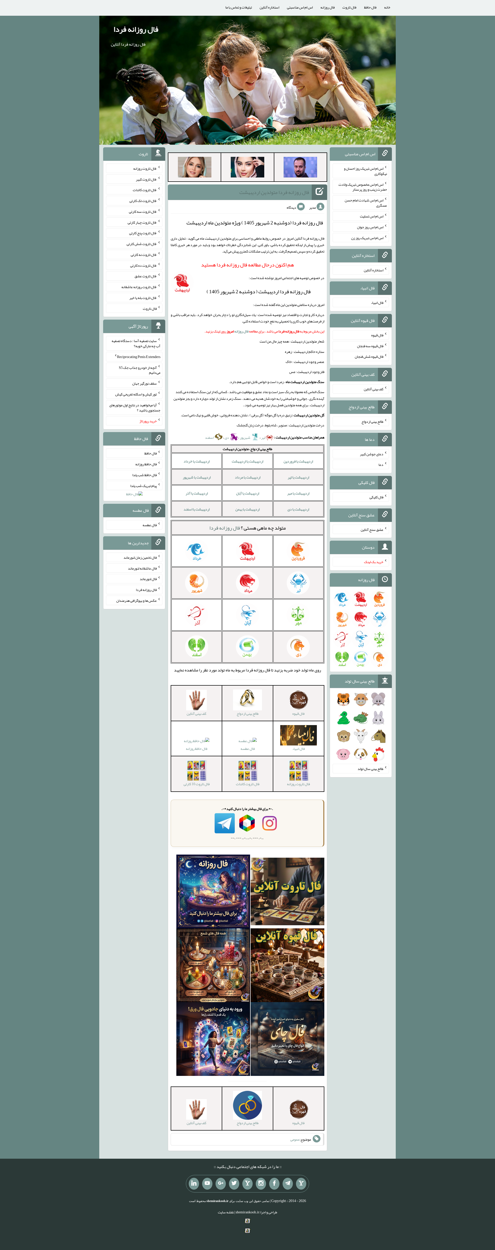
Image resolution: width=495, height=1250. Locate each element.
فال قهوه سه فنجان (370, 345)
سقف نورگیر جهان (144, 383)
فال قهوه (377, 335)
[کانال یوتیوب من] (207, 1184)
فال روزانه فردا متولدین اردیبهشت (274, 192)
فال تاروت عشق (146, 276)
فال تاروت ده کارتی (143, 265)
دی (227, 437)
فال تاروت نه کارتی (144, 254)
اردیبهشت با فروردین (298, 461)
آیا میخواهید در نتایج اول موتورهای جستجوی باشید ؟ (134, 407)
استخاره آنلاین (269, 7)
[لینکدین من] (194, 1184)
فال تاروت (349, 7)
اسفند (209, 437)
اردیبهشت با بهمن (247, 509)
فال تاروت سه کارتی (143, 211)
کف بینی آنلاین (373, 389)
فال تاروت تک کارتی (143, 200)
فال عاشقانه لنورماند (142, 568)
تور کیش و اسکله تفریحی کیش (136, 394)
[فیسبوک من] (274, 1184)
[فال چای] (287, 1040)
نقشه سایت (226, 1212)
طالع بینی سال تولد (370, 768)
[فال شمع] (213, 966)
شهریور (245, 437)
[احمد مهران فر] (300, 168)
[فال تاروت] (287, 892)
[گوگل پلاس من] (221, 1184)
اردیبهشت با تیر (298, 477)
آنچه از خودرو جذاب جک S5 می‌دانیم (139, 370)
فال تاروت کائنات (145, 189)
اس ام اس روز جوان (370, 227)
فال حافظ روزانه (196, 748)
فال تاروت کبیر (146, 179)
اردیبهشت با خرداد (197, 461)
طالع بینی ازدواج (372, 421)
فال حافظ (370, 7)
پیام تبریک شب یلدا (143, 485)
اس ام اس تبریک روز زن (367, 237)
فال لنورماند (148, 578)
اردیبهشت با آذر (197, 493)
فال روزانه (327, 7)
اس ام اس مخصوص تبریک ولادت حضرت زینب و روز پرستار (363, 187)
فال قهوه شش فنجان (369, 356)
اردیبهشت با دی (298, 509)
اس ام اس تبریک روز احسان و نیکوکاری (365, 171)
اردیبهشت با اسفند (197, 509)
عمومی (295, 1139)
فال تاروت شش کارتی (142, 243)
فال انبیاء (377, 302)
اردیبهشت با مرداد (247, 477)
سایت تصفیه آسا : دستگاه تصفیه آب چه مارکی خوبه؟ (136, 343)
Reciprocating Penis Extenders (138, 356)
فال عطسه (248, 748)
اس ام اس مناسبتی (300, 7)
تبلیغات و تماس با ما (238, 7)
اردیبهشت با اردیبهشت (247, 461)
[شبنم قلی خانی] (194, 168)
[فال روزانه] (213, 892)
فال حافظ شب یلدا (144, 474)
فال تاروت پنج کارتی (143, 233)
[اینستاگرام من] (261, 1184)
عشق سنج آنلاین (372, 529)
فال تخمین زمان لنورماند (140, 557)
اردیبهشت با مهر (298, 493)
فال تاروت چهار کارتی (142, 222)
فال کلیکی (376, 497)
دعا (380, 464)
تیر (263, 437)
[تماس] (247, 1184)
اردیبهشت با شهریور (197, 477)
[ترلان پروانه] (247, 168)
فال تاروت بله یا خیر (143, 297)
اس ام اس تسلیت (371, 216)
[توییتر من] (234, 1184)
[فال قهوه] (287, 966)
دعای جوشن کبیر (371, 453)
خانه (387, 7)
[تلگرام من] (288, 1184)
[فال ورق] (213, 1040)
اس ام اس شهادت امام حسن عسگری (366, 203)
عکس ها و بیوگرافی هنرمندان (136, 600)
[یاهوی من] (301, 1184)
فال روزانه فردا (135, 29)
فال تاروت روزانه (145, 168)
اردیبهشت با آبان (247, 493)
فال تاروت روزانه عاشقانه (139, 286)
